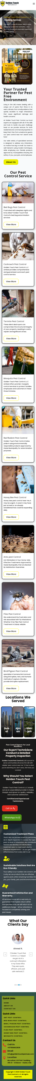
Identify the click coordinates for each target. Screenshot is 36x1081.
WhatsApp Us (11, 817)
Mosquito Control (13, 1036)
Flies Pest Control (13, 1030)
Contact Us (10, 1009)
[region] (18, 27)
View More (11, 224)
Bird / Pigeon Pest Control (17, 1024)
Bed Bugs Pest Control (15, 1021)
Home (6, 1003)
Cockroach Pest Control (16, 1027)
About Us (11, 162)
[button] (15, 985)
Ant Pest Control (13, 1018)
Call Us (9, 808)
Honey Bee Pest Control (16, 1033)
